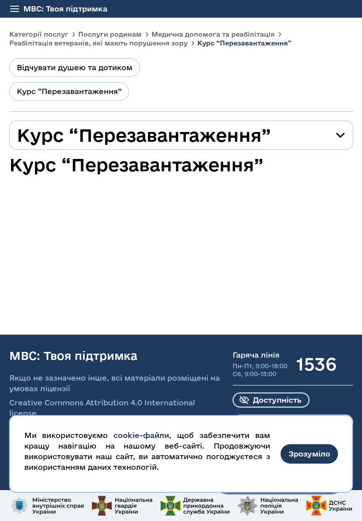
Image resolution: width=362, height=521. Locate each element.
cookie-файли (141, 435)
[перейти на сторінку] (46, 505)
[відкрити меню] (14, 9)
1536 (316, 364)
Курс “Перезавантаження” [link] (244, 43)
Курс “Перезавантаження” (69, 91)
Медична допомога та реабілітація (213, 34)
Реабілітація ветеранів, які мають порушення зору (98, 43)
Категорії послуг (38, 34)
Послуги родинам (110, 34)
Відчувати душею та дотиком (74, 67)
